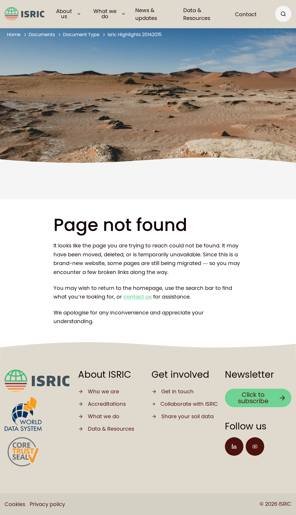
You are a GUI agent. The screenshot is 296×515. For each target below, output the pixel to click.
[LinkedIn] (234, 446)
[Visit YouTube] (255, 446)
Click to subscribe (253, 397)
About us (64, 14)
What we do (104, 14)
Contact (246, 14)
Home (14, 34)
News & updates (146, 14)
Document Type (81, 34)
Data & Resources (196, 14)
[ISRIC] (24, 14)
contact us (137, 296)
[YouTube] (255, 446)
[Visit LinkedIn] (234, 446)
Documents (42, 34)
